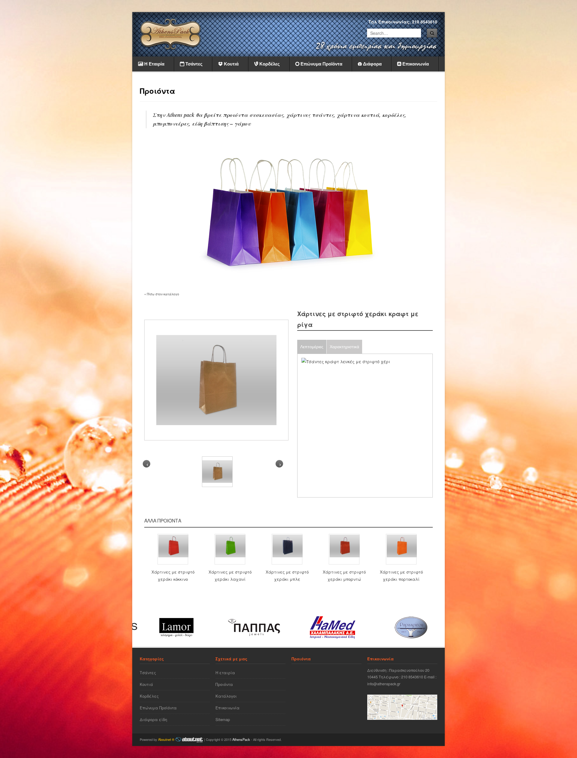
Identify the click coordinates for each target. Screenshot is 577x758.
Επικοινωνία (227, 708)
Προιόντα (224, 684)
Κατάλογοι (226, 696)
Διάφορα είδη (153, 719)
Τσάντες (148, 672)
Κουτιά (146, 684)
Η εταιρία (225, 672)
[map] (402, 718)
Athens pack (180, 115)
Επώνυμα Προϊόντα (158, 708)
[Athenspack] (170, 34)
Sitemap (222, 719)
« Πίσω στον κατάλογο (161, 294)
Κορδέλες (149, 696)
